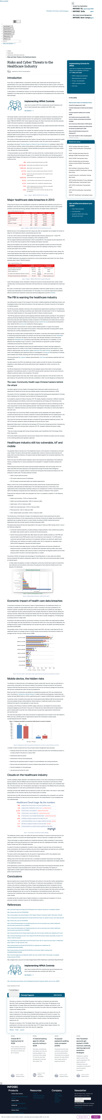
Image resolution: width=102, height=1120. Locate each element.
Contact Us (58, 11)
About (7, 38)
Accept (96, 1117)
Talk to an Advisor (9, 43)
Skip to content (4, 1)
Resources (8, 36)
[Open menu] (15, 21)
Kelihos (27, 350)
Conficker (47, 350)
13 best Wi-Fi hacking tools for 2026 (77, 105)
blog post (47, 352)
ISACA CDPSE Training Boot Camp (78, 158)
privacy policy (78, 1107)
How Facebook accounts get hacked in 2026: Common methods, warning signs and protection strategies (80, 119)
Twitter (17, 1030)
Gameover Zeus (38, 350)
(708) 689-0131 (50, 11)
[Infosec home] (6, 21)
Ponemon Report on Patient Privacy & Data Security (35, 144)
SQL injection (22, 357)
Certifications (9, 33)
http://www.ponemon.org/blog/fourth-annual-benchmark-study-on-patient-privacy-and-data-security (35, 918)
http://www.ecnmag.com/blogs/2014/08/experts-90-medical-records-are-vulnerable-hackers (33, 909)
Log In (85, 9)
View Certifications (75, 220)
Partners (63, 11)
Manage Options (83, 1117)
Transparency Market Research (26, 694)
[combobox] (11, 41)
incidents (52, 293)
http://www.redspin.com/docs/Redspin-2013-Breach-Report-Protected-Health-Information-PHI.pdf (34, 915)
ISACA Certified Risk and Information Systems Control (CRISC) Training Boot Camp (79, 163)
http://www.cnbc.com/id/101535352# (17, 912)
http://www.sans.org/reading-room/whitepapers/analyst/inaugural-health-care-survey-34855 (33, 981)
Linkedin (22, 1030)
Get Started (29, 110)
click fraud (43, 357)
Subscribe (79, 1101)
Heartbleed (60, 335)
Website (12, 1030)
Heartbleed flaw (19, 339)
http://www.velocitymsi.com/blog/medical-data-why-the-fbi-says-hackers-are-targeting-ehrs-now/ (35, 933)
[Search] (20, 41)
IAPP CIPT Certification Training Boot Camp (80, 195)
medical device (43, 322)
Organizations (9, 31)
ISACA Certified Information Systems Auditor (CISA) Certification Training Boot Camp (80, 148)
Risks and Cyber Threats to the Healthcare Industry (80, 102)
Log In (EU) (90, 9)
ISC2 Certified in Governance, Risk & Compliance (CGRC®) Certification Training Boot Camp (80, 170)
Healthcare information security (15, 55)
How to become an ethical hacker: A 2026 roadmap (80, 123)
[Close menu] (19, 21)
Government (8, 29)
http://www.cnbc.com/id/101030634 (17, 920)
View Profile (58, 995)
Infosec (9, 51)
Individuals (8, 26)
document (24, 324)
